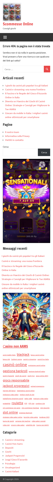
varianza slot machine (22, 421)
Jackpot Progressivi (15, 455)
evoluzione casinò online (36, 365)
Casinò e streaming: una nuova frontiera (25, 89)
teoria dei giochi (8, 421)
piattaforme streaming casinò (13, 398)
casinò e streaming (29, 359)
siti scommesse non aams (11, 408)
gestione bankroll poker (37, 371)
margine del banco (9, 390)
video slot (6, 425)
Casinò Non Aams (14, 443)
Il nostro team (12, 132)
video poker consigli (39, 421)
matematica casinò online (25, 390)
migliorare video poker (11, 394)
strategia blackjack (25, 413)
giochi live (31, 376)
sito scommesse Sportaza (30, 408)
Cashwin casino (16, 359)
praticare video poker (40, 398)
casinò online (15, 364)
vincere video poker (18, 425)
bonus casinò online (37, 355)
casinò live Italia (43, 359)
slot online (10, 412)
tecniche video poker (31, 417)
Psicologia (10, 463)
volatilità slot (30, 425)
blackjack (23, 354)
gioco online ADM (42, 376)
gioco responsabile (16, 380)
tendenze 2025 (44, 417)
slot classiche (44, 408)
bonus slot (6, 359)
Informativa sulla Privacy (17, 135)
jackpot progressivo (37, 386)
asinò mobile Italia (9, 355)
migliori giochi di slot (27, 394)
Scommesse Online (18, 24)
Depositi (9, 447)
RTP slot (31, 403)
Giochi (8, 451)
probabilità (6, 403)
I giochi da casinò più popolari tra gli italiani (26, 85)
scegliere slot (40, 403)
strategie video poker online (12, 417)
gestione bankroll (15, 371)
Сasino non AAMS (15, 346)
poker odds (28, 398)
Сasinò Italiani (12, 471)
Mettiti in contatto (14, 139)
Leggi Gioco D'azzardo (16, 459)
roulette (17, 403)
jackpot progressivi (16, 385)
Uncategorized (12, 467)
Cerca (5, 146)
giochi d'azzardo (8, 376)
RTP (25, 403)
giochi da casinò (20, 376)
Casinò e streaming (14, 439)
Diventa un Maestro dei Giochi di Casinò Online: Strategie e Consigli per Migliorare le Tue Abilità (27, 105)
